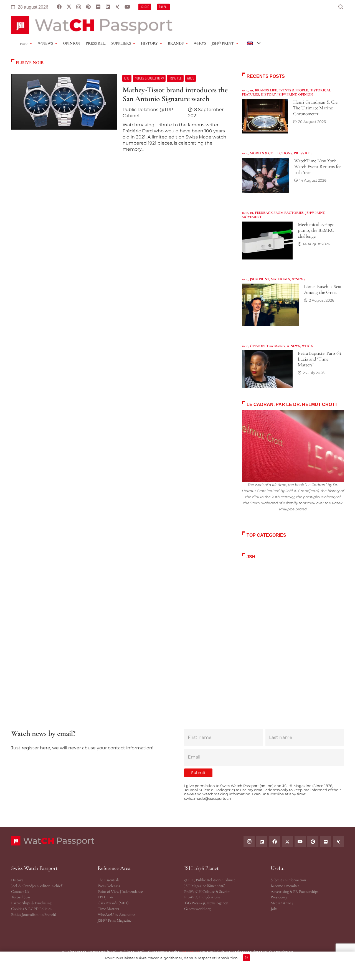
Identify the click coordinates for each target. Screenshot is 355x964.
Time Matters (275, 346)
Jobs (274, 908)
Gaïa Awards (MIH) (113, 903)
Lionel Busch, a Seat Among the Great (323, 289)
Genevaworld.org (197, 908)
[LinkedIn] (108, 7)
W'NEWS (298, 279)
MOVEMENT (252, 217)
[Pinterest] (88, 7)
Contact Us (20, 891)
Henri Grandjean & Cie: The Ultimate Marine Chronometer (315, 108)
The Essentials (109, 880)
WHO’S (307, 346)
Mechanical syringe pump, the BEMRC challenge (316, 230)
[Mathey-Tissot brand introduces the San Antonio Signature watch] (120, 115)
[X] (69, 7)
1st (251, 90)
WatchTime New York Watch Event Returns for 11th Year (317, 166)
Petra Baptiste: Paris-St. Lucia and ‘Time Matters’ (320, 359)
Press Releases (109, 885)
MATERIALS (280, 279)
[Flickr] (98, 7)
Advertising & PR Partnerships (294, 891)
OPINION (305, 94)
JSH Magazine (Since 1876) (204, 885)
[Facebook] (59, 7)
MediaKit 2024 (282, 903)
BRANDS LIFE (266, 90)
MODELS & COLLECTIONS (271, 153)
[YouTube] (127, 7)
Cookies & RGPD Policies (31, 908)
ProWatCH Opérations (202, 897)
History (17, 880)
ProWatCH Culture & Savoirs (207, 891)
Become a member (285, 885)
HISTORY (268, 94)
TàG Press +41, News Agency (206, 903)
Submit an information (288, 880)
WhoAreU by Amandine (116, 914)
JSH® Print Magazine (114, 920)
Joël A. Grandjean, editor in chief (36, 885)
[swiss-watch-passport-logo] (92, 25)
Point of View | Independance (120, 891)
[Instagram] (78, 7)
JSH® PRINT (286, 94)
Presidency (279, 897)
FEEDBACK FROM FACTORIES (279, 212)
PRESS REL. (303, 153)
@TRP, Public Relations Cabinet (209, 880)
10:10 (245, 90)
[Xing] (117, 7)
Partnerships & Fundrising (31, 903)
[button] (340, 6)
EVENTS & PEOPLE (293, 90)
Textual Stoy (21, 897)
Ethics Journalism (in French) (33, 914)
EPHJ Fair (105, 897)
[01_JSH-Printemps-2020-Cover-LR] (293, 628)
